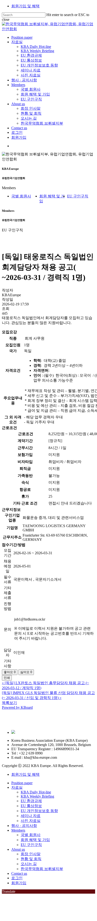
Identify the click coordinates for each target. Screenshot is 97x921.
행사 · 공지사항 (24, 826)
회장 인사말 (30, 854)
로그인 (17, 878)
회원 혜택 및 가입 (35, 840)
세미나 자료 (30, 816)
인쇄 (7, 677)
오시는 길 (29, 864)
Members (18, 830)
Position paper (21, 783)
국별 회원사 (21, 196)
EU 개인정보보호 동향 (39, 811)
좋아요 (10, 672)
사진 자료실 (30, 821)
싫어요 (26, 672)
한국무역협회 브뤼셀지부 (42, 869)
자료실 (17, 787)
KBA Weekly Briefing (37, 796)
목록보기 (9, 703)
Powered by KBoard (17, 707)
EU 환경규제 (31, 801)
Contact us (19, 873)
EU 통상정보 (31, 806)
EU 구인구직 (77, 196)
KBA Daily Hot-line (36, 792)
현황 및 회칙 (31, 859)
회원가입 (18, 883)
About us (18, 849)
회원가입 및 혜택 (25, 6)
